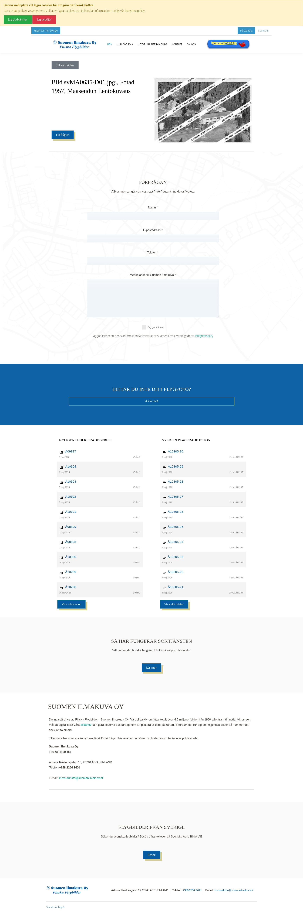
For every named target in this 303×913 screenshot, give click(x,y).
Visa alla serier (71, 604)
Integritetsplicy (204, 336)
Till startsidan (65, 65)
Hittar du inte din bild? (152, 44)
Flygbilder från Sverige (46, 30)
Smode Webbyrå (55, 907)
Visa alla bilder (174, 604)
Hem (109, 44)
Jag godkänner (155, 327)
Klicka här (151, 401)
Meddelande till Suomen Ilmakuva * (153, 275)
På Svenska (246, 30)
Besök (152, 855)
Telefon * (153, 252)
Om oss (191, 44)
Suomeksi (263, 30)
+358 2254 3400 (192, 890)
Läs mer (151, 668)
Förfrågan (62, 135)
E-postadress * (153, 230)
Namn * (153, 207)
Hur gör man (125, 44)
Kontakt (177, 44)
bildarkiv (86, 724)
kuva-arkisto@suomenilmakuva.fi (81, 778)
